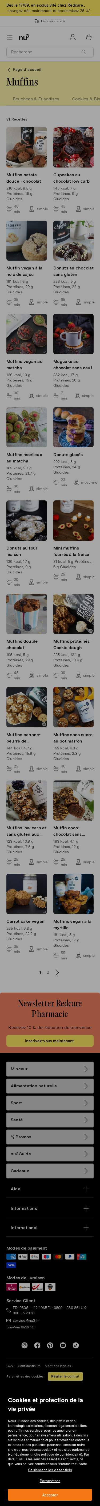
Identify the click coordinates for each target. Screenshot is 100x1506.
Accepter (50, 1495)
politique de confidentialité (61, 1454)
